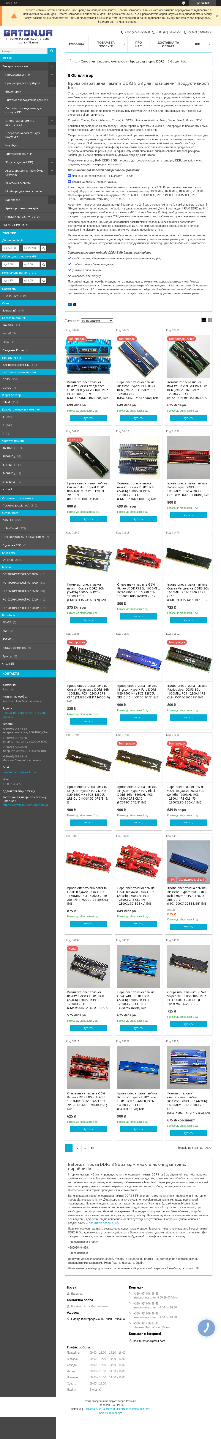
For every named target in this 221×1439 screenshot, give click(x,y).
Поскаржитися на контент (99, 1408)
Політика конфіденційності (133, 1408)
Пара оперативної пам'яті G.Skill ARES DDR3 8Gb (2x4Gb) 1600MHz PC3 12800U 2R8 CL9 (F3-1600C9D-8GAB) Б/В (136, 1000)
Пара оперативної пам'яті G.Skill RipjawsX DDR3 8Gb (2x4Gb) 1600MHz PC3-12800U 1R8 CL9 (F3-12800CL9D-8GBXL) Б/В (186, 794)
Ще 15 (10, 663)
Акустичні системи (18, 183)
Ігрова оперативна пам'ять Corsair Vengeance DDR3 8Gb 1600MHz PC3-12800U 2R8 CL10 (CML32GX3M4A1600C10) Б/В (188, 592)
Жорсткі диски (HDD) (19, 162)
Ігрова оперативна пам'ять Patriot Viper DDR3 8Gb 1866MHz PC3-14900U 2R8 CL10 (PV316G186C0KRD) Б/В (188, 489)
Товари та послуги (15, 66)
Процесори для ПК (17, 75)
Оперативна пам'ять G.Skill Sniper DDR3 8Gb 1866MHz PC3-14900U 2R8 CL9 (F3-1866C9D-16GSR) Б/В (186, 998)
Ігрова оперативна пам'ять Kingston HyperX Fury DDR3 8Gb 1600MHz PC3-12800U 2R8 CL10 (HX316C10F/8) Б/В (137, 691)
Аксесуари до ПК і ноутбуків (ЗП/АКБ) (24, 172)
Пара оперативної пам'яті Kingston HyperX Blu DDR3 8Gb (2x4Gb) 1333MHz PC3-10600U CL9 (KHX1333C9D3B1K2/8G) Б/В (137, 390)
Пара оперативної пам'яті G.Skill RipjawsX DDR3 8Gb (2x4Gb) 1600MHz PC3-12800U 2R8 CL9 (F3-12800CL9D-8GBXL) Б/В (136, 896)
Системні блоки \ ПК (19, 154)
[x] (74, 305)
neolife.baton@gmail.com (19, 772)
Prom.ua (131, 1401)
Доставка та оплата (168, 44)
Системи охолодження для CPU (26, 100)
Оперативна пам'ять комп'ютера (19, 122)
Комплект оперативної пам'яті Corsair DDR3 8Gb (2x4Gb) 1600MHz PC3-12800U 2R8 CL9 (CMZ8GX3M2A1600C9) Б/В (136, 491)
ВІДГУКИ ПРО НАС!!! (15, 225)
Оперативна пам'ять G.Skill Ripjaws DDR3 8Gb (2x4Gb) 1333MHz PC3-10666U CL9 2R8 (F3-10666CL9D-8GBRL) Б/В (87, 1101)
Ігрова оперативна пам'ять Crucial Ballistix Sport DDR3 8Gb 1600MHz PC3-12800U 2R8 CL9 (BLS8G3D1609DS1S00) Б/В (87, 491)
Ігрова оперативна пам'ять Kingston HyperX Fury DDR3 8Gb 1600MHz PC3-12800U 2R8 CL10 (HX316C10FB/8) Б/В (87, 794)
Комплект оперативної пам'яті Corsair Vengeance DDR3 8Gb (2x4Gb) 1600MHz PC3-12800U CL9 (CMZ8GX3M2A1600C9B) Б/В (87, 390)
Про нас (138, 44)
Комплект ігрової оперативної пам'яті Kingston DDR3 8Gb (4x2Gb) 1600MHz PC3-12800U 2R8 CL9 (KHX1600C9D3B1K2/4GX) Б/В (188, 1103)
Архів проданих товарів (21, 208)
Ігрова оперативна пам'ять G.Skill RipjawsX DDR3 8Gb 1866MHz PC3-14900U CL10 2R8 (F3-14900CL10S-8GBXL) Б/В (87, 896)
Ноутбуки (12, 145)
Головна (76, 44)
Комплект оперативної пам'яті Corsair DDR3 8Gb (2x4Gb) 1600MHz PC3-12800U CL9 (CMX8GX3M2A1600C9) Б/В (86, 592)
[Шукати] (51, 51)
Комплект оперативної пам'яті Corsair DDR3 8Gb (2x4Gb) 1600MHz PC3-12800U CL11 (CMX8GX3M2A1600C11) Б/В (87, 1000)
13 (92, 1148)
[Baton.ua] (28, 33)
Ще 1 (9, 489)
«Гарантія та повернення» (103, 1223)
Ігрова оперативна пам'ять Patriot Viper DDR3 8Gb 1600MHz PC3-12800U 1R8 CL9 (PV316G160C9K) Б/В (187, 691)
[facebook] (70, 305)
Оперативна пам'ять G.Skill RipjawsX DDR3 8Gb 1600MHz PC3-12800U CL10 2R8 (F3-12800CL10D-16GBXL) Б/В (138, 590)
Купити (88, 418)
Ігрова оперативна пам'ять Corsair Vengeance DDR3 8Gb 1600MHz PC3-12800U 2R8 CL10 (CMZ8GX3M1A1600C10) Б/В (88, 693)
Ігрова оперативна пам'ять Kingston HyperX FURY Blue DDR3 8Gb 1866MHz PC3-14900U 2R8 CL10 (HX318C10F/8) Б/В (137, 1101)
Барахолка (12, 200)
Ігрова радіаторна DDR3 (147, 61)
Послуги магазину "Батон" (23, 217)
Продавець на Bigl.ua (111, 1405)
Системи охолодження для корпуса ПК (23, 110)
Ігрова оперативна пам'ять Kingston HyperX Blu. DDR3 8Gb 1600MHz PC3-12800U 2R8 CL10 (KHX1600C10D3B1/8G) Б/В (187, 896)
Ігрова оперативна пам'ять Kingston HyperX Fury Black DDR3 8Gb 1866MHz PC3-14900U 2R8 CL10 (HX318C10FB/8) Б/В (137, 794)
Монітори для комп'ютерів (23, 191)
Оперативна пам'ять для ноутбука (22, 135)
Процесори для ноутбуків (22, 83)
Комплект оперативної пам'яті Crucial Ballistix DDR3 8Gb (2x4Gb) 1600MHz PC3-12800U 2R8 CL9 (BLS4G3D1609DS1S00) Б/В (187, 390)
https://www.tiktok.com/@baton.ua (25, 805)
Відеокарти (13, 91)
